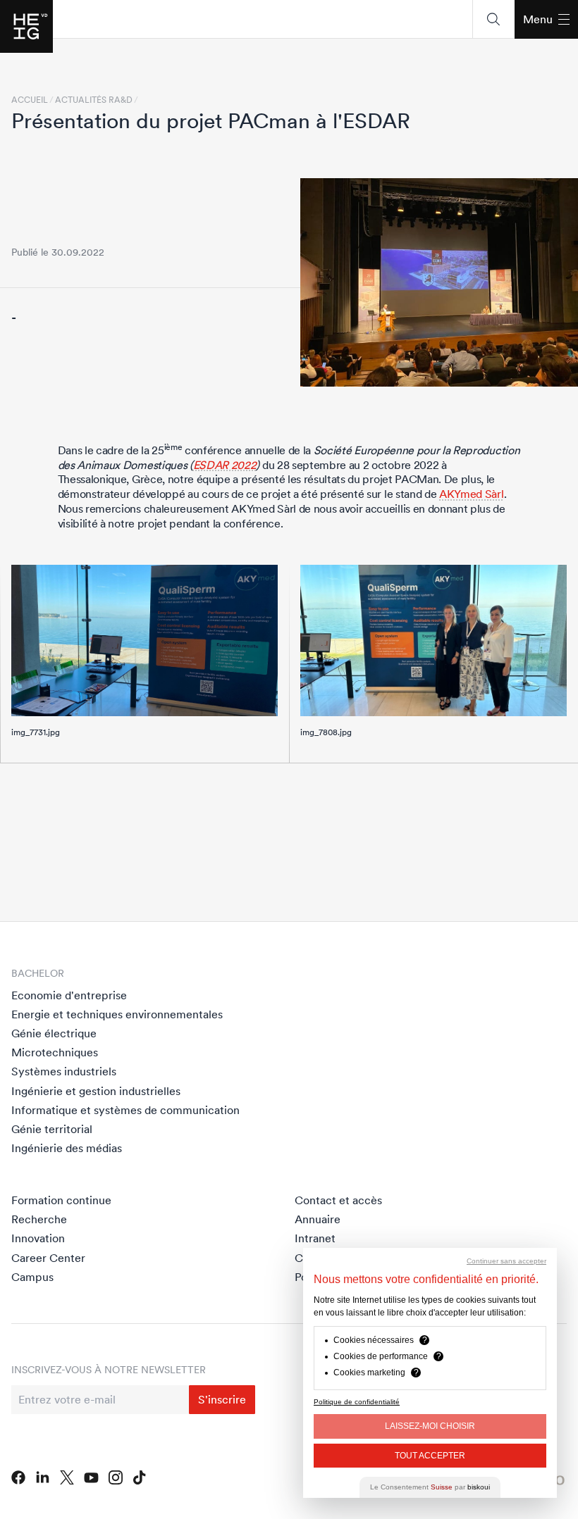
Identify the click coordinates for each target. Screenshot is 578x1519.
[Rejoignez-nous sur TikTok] (139, 1477)
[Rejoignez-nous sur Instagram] (116, 1477)
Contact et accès (338, 1200)
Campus (32, 1277)
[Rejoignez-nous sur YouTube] (91, 1477)
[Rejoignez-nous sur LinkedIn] (42, 1477)
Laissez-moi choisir (430, 1426)
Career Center (48, 1258)
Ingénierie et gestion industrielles (95, 1091)
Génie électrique (54, 1033)
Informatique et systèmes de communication (125, 1110)
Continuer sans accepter (506, 1261)
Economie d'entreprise (69, 995)
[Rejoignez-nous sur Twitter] (67, 1477)
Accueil (29, 100)
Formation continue (61, 1200)
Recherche (39, 1219)
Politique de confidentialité (357, 1402)
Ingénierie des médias (66, 1148)
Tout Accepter (430, 1456)
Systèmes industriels (63, 1071)
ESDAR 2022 (225, 465)
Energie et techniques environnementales (117, 1014)
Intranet (315, 1238)
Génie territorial (51, 1129)
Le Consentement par (430, 1487)
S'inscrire (222, 1399)
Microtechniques (54, 1052)
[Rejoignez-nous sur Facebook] (18, 1477)
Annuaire (317, 1219)
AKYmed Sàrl (471, 494)
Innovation (38, 1238)
